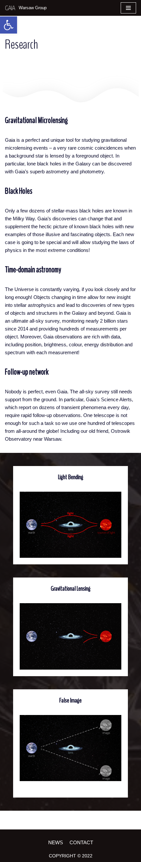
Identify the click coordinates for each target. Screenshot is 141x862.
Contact (81, 842)
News (55, 842)
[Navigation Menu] (128, 7)
